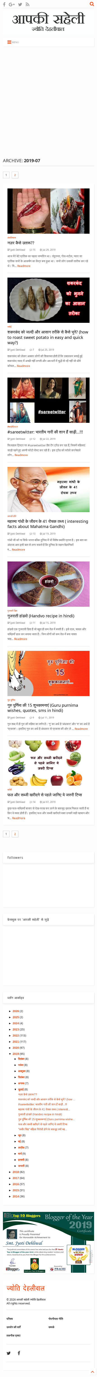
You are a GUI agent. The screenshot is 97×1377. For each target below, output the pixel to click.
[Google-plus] (12, 4)
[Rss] (27, 4)
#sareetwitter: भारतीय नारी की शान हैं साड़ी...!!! (45, 432)
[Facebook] (4, 4)
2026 (16, 1011)
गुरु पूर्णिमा (11, 700)
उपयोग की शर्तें (14, 1327)
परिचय (10, 1319)
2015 (16, 1190)
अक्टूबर (22, 1071)
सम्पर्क (51, 1327)
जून (20, 1135)
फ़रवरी (21, 1159)
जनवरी (21, 1166)
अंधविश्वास (11, 237)
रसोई (9, 326)
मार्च (20, 1153)
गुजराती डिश (12, 610)
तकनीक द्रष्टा (14, 1335)
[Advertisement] (48, 102)
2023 (16, 1029)
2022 (16, 1035)
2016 (16, 1184)
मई (19, 1141)
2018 (16, 1172)
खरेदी (9, 789)
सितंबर (21, 1077)
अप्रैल (21, 1147)
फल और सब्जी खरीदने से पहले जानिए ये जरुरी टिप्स (44, 794)
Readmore (23, 266)
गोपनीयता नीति (55, 1319)
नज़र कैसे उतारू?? (20, 242)
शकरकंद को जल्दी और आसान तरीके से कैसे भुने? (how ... (46, 1099)
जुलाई (21, 1089)
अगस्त (21, 1083)
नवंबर (21, 1065)
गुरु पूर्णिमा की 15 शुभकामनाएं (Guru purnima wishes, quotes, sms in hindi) (42, 707)
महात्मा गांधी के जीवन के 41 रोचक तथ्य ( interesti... (44, 1109)
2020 (16, 1047)
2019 (16, 1054)
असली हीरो (11, 516)
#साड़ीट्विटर (12, 426)
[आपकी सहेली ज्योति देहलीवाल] (48, 32)
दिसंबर (21, 1059)
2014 (16, 1196)
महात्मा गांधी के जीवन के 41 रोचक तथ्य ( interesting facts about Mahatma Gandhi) (47, 523)
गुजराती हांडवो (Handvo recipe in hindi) (40, 615)
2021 (16, 1041)
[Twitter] (20, 4)
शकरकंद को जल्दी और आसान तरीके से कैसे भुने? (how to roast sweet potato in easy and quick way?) (47, 337)
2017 (16, 1178)
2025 (16, 1017)
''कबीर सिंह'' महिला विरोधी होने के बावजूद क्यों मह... (42, 1129)
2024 (16, 1023)
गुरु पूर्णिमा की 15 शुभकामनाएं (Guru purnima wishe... (46, 1119)
